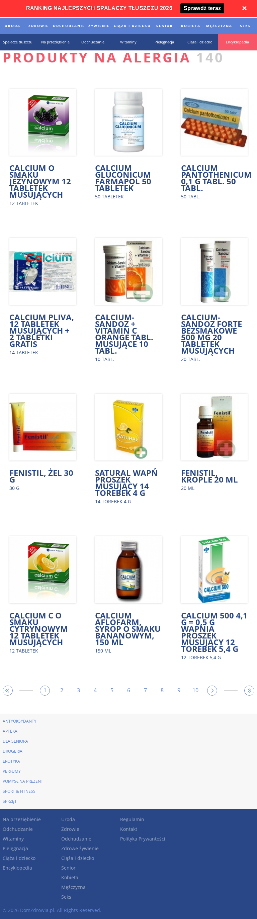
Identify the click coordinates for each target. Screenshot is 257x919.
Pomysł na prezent (23, 781)
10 (195, 690)
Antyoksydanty (19, 721)
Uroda (68, 819)
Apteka (10, 731)
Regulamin (132, 819)
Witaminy (13, 839)
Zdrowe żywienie (80, 848)
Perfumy (12, 771)
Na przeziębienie (22, 819)
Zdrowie (70, 829)
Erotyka (11, 761)
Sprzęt (10, 801)
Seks (66, 897)
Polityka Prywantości (142, 839)
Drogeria (12, 751)
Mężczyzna (73, 887)
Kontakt (128, 829)
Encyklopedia (17, 868)
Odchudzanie (18, 829)
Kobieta (69, 877)
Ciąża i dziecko (19, 858)
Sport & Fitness (19, 791)
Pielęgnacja (15, 848)
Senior (68, 868)
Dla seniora (15, 741)
